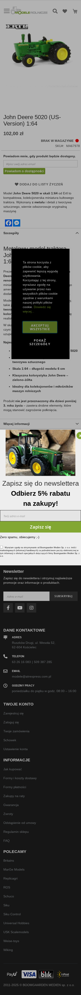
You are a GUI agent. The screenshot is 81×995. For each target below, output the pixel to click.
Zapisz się (40, 527)
